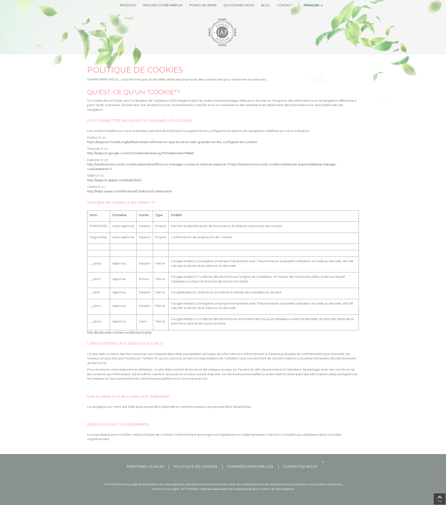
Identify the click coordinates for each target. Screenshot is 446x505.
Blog (265, 5)
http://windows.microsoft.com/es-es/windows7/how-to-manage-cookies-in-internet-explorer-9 (158, 164)
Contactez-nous (300, 466)
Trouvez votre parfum (163, 5)
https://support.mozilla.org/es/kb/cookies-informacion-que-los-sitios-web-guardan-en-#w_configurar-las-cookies (172, 142)
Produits (128, 5)
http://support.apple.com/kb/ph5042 (114, 180)
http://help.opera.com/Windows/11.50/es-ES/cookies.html (129, 191)
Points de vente (202, 5)
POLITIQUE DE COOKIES (196, 466)
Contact (284, 5)
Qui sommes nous (238, 5)
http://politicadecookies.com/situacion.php (119, 332)
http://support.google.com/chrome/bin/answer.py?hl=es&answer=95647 (140, 153)
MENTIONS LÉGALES (145, 466)
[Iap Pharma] (223, 32)
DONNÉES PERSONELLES (250, 466)
